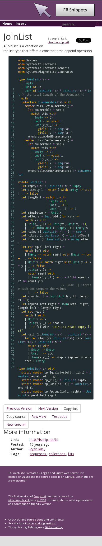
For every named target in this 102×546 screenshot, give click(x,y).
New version (16, 424)
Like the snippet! (58, 42)
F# (47, 473)
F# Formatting (54, 527)
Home (7, 23)
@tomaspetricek (19, 500)
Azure (26, 476)
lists (71, 454)
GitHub (69, 476)
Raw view (39, 416)
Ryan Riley (37, 449)
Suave (59, 473)
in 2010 (41, 500)
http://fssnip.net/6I (44, 439)
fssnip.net (40, 496)
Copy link (71, 408)
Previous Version (19, 408)
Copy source (16, 416)
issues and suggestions (41, 523)
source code (35, 519)
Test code (59, 416)
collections (57, 454)
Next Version (48, 408)
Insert (21, 23)
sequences (38, 454)
